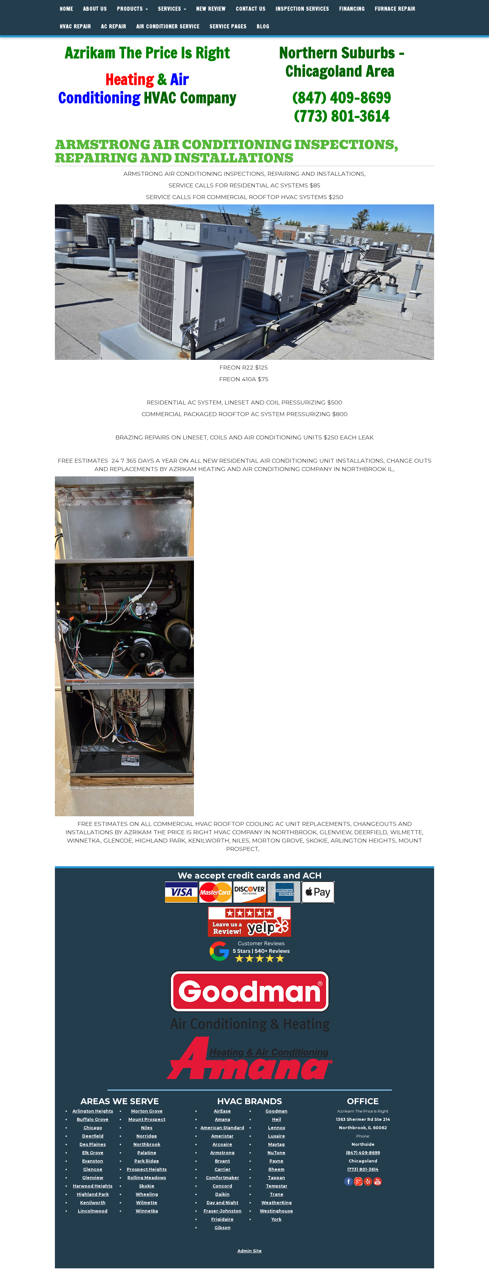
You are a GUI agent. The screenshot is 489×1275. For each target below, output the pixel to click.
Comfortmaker (222, 1177)
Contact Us (251, 8)
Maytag (276, 1144)
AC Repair (113, 26)
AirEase (222, 1111)
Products (131, 8)
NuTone (276, 1152)
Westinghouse (276, 1210)
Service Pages (228, 26)
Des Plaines (93, 1144)
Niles (146, 1127)
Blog (263, 26)
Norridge (146, 1136)
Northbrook (146, 1144)
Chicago (92, 1127)
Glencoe (92, 1169)
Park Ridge (146, 1160)
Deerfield (92, 1136)
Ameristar (222, 1136)
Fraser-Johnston (223, 1210)
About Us (95, 8)
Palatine (146, 1152)
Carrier (223, 1169)
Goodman (276, 1111)
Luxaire (276, 1136)
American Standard (222, 1127)
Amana (222, 1119)
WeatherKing (276, 1202)
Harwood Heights (92, 1185)
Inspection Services (302, 8)
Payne (276, 1160)
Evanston (92, 1160)
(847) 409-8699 (363, 1152)
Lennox (276, 1127)
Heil (276, 1119)
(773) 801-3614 (363, 1169)
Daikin (222, 1194)
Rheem (276, 1169)
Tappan (276, 1177)
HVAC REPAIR (75, 26)
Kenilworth (92, 1202)
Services (170, 8)
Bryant (222, 1160)
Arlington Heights (93, 1111)
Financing (352, 8)
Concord (222, 1185)
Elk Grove (92, 1152)
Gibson (223, 1227)
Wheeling (147, 1194)
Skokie (146, 1185)
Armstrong (222, 1152)
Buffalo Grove (92, 1119)
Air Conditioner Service (168, 26)
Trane (276, 1194)
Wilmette (146, 1202)
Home (66, 8)
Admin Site (250, 1250)
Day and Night (222, 1202)
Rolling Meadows (146, 1177)
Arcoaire (222, 1144)
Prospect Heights (147, 1169)
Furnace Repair (395, 8)
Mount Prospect (146, 1119)
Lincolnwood (92, 1210)
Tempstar (276, 1185)
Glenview (92, 1177)
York (276, 1219)
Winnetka (147, 1210)
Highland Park (93, 1194)
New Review (211, 8)
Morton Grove (147, 1111)
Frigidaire (222, 1219)
